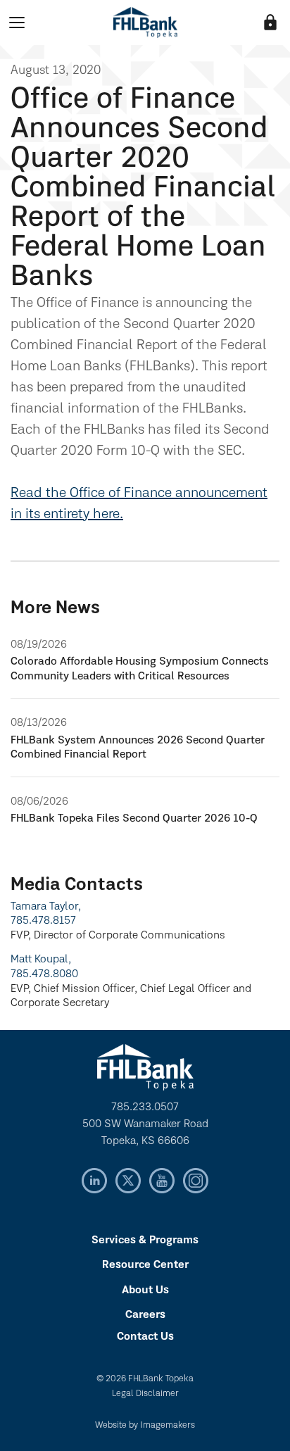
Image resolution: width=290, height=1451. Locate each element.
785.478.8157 (43, 920)
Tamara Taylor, (46, 906)
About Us (145, 1290)
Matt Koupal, (41, 959)
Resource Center (145, 1265)
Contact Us (145, 1337)
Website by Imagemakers (145, 1425)
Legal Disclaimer (145, 1393)
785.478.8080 (44, 974)
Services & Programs (145, 1240)
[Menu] (17, 22)
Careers (145, 1315)
